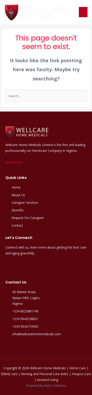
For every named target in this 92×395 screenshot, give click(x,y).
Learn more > (15, 162)
